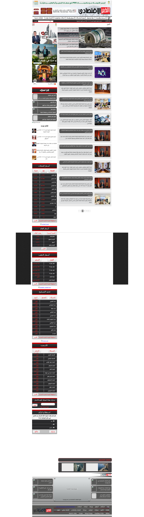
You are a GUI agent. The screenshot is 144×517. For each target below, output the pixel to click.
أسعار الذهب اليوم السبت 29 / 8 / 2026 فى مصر (91, 21)
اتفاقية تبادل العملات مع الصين (49, 119)
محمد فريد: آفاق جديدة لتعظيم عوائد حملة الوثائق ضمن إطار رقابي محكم (76, 146)
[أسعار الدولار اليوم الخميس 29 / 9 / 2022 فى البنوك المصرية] (95, 48)
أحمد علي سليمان (52, 95)
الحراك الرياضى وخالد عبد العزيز (49, 105)
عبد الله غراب (53, 102)
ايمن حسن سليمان (52, 116)
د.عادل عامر (53, 109)
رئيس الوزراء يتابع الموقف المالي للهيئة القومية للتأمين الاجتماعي (77, 162)
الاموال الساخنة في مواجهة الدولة (48, 112)
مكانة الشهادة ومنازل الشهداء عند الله (47, 98)
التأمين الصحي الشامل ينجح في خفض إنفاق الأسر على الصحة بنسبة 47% (76, 114)
